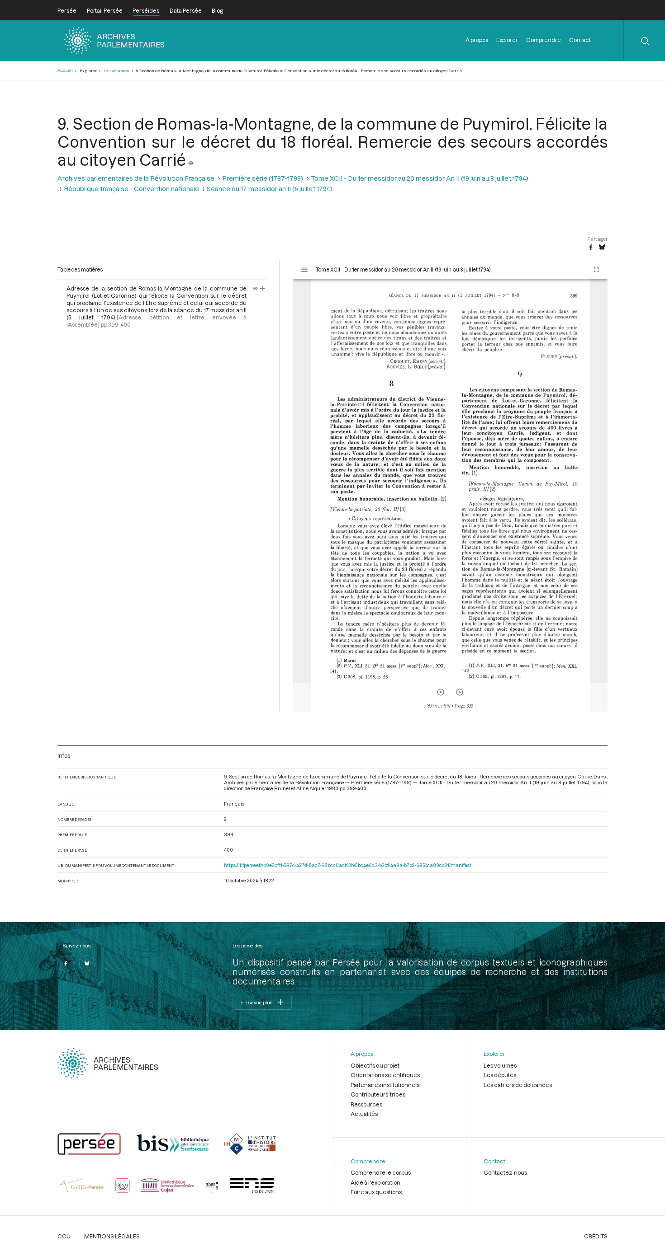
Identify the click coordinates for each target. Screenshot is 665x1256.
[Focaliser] (262, 288)
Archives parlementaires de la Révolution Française (135, 178)
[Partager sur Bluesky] (602, 247)
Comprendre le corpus (381, 1172)
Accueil (65, 70)
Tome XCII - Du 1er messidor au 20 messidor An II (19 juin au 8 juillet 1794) (419, 178)
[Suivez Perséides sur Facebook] (65, 963)
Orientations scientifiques (385, 1075)
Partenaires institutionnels (385, 1085)
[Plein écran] (596, 269)
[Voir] (191, 159)
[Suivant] (459, 692)
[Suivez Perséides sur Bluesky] (87, 963)
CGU (64, 1236)
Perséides (146, 10)
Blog (217, 10)
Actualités (364, 1114)
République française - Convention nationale (131, 188)
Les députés (500, 1075)
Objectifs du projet (375, 1065)
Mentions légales (112, 1236)
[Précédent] (440, 692)
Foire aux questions (376, 1192)
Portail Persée (105, 10)
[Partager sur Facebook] (590, 247)
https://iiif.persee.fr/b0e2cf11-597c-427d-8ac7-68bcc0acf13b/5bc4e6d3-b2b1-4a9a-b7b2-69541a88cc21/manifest (347, 865)
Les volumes (116, 70)
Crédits (596, 1236)
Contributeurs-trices (378, 1094)
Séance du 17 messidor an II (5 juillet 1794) (269, 188)
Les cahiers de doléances (518, 1085)
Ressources (366, 1104)
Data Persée (186, 10)
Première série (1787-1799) (262, 178)
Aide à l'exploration (375, 1182)
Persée (66, 10)
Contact (580, 40)
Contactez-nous (505, 1172)
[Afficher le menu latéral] (304, 269)
